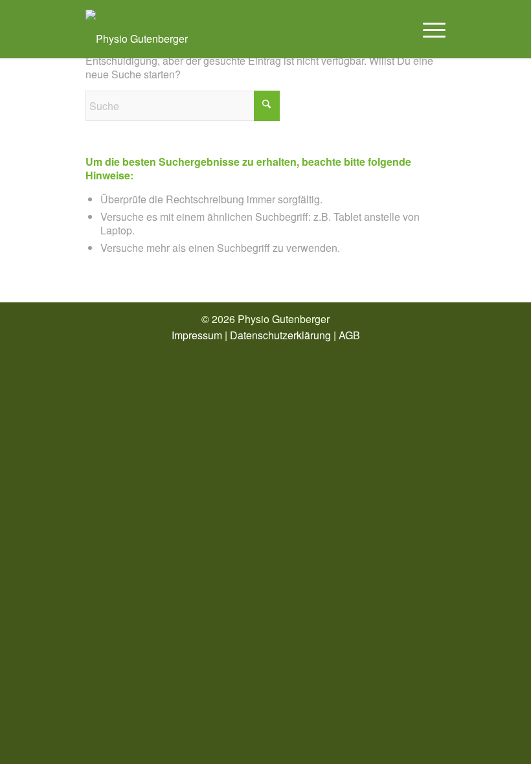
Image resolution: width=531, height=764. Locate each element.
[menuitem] (428, 29)
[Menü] (428, 29)
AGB (349, 335)
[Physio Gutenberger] (136, 29)
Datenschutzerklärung (280, 335)
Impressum (197, 335)
